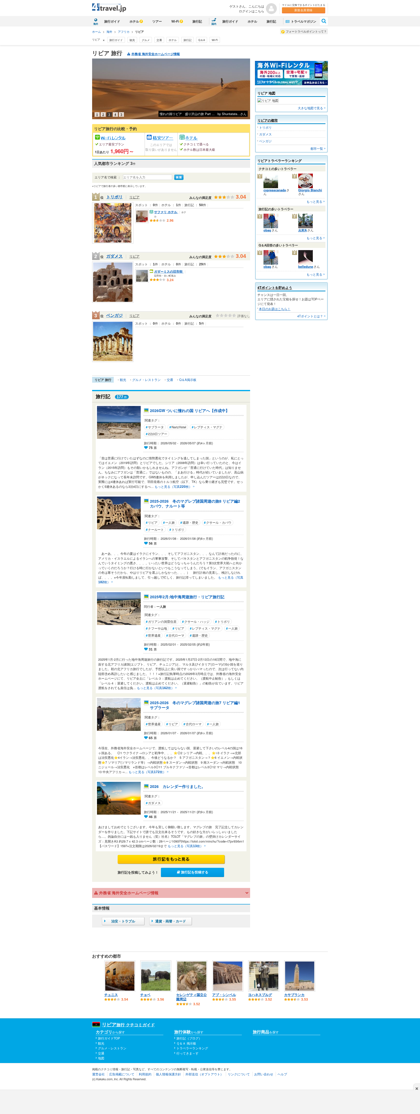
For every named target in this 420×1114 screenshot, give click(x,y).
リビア (134, 196)
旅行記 (197, 21)
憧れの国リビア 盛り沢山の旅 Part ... (187, 113)
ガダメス (114, 256)
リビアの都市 (267, 120)
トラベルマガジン (303, 21)
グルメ (146, 40)
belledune (305, 266)
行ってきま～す (187, 1053)
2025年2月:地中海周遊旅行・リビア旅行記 (187, 596)
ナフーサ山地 (156, 628)
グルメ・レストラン (146, 379)
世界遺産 (153, 635)
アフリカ (124, 31)
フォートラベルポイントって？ (306, 31)
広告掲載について (121, 1074)
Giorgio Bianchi (310, 190)
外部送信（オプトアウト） (204, 1074)
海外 (109, 31)
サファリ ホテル (166, 212)
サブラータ (155, 427)
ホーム (96, 31)
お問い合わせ (263, 1074)
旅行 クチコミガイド (128, 1025)
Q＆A (201, 40)
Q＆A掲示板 (187, 379)
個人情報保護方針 (168, 1074)
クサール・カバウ (217, 522)
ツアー (157, 21)
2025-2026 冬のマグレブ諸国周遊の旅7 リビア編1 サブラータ (196, 705)
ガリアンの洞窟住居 (161, 621)
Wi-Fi (175, 21)
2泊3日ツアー (156, 433)
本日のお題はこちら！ (274, 308)
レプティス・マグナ (207, 427)
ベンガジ (114, 315)
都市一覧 (316, 148)
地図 (101, 1058)
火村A (302, 230)
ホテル (134, 21)
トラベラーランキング (192, 1048)
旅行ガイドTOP (109, 1038)
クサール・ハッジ (196, 621)
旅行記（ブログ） (189, 1038)
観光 (132, 40)
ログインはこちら (251, 11)
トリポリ (114, 197)
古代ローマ (175, 635)
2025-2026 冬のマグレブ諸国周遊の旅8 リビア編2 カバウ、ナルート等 (196, 504)
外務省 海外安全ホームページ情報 (155, 54)
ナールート (155, 529)
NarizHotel (177, 427)
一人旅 (169, 522)
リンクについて (239, 1074)
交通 (159, 40)
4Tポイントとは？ (310, 316)
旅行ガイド (112, 21)
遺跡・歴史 (189, 522)
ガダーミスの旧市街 (169, 271)
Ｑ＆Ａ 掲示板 (186, 1043)
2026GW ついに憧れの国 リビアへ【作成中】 (189, 410)
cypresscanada (274, 190)
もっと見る (314, 201)
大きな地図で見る (310, 108)
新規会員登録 (303, 10)
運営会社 (98, 1074)
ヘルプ (282, 1074)
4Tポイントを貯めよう (274, 287)
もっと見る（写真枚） (173, 486)
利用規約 (145, 1074)
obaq (267, 230)
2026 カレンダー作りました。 (177, 786)
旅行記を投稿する (194, 872)
